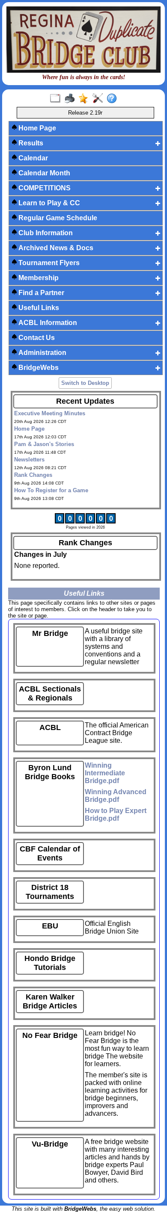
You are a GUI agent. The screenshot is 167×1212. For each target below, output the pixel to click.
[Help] (114, 98)
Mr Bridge (50, 633)
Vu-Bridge (50, 1144)
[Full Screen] (57, 98)
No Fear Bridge (50, 1035)
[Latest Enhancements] (85, 98)
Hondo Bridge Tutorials (49, 963)
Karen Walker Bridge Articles (50, 1001)
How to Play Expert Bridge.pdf (115, 814)
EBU (50, 926)
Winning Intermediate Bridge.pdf (105, 773)
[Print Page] (71, 98)
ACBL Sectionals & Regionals (50, 693)
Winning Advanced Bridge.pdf (115, 795)
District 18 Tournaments (50, 892)
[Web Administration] (99, 98)
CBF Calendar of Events (50, 853)
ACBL (50, 727)
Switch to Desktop (85, 383)
